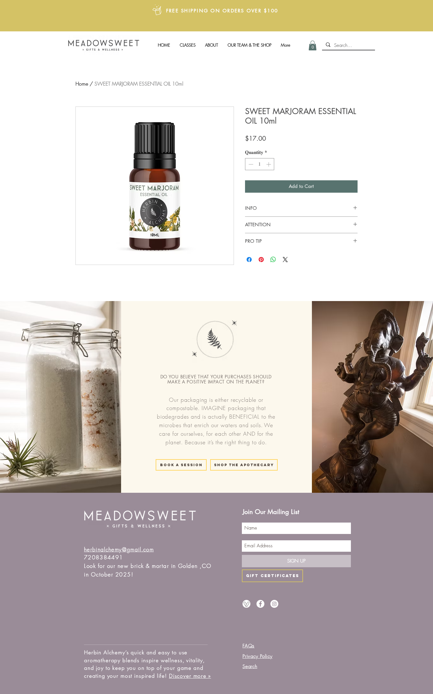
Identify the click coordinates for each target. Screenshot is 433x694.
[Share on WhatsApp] (273, 259)
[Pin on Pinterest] (261, 259)
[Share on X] (285, 259)
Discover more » (190, 675)
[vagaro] (246, 604)
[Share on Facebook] (249, 259)
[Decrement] (250, 164)
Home (81, 83)
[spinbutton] (260, 164)
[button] (312, 45)
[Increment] (269, 164)
